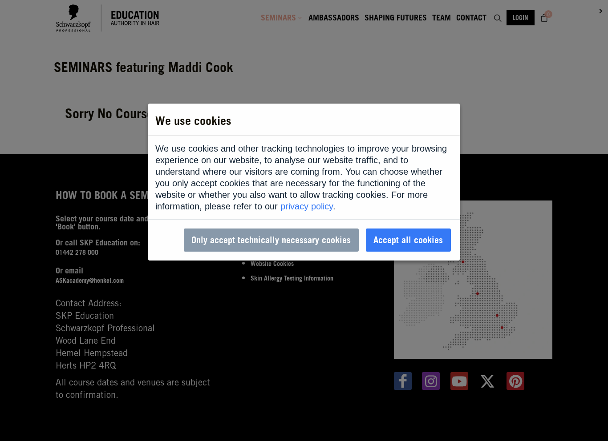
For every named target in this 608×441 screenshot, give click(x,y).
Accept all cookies (408, 240)
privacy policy (306, 206)
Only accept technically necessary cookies (271, 240)
